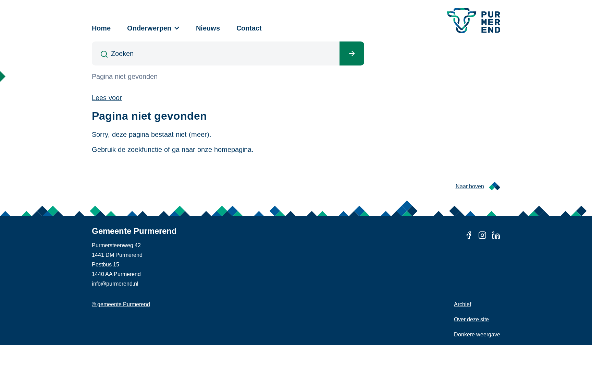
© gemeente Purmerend (121, 304)
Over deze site (471, 319)
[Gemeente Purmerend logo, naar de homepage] (473, 20)
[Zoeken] (352, 53)
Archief (462, 304)
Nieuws (208, 28)
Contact (249, 28)
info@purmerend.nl (115, 284)
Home (101, 28)
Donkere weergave (477, 334)
